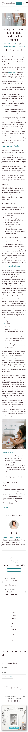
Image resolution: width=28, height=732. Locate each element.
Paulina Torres (12, 72)
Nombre (4, 668)
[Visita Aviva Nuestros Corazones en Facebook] (7, 651)
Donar (19, 3)
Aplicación (14, 627)
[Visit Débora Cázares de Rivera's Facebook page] (11, 533)
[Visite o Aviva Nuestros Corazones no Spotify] (20, 651)
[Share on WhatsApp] (14, 50)
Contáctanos (14, 635)
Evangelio (5, 46)
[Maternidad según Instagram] (25, 11)
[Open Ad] (14, 717)
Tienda (14, 624)
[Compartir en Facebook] (10, 50)
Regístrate (6, 677)
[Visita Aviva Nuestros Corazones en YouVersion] (3, 655)
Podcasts (14, 613)
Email (4, 672)
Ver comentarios (14, 570)
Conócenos (14, 638)
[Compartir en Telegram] (6, 50)
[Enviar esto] (18, 50)
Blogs (14, 615)
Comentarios (21, 46)
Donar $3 (7, 507)
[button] (27, 3)
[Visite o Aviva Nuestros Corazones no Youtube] (16, 651)
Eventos (14, 629)
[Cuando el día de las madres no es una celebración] (3, 11)
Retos (14, 618)
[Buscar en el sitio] (23, 3)
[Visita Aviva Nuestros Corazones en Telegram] (24, 651)
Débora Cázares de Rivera (11, 44)
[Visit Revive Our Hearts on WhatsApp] (12, 651)
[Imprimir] (22, 50)
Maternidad (12, 46)
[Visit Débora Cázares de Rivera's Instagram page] (16, 533)
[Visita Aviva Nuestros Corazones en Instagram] (3, 651)
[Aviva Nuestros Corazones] (8, 3)
